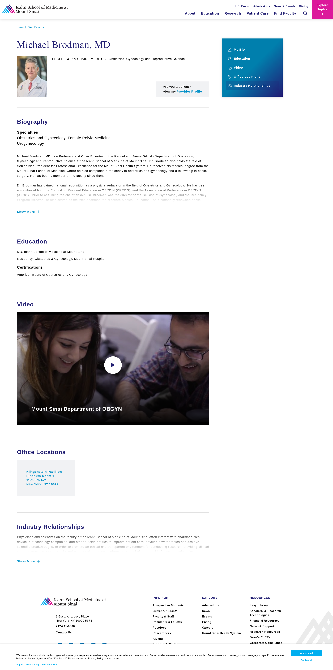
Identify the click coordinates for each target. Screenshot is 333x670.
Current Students (165, 611)
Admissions (261, 6)
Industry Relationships (252, 85)
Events (207, 616)
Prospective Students (168, 605)
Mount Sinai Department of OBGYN (76, 409)
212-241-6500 (65, 626)
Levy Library (259, 605)
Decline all (306, 660)
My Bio (239, 49)
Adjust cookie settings (28, 664)
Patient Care (258, 13)
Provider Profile (189, 91)
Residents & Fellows (167, 622)
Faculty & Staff (163, 616)
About (190, 13)
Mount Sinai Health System (221, 633)
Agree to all (306, 653)
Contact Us (64, 632)
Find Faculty (285, 13)
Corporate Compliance (266, 642)
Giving (303, 6)
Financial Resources (264, 620)
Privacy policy (49, 664)
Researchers (162, 633)
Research (232, 13)
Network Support (262, 626)
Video (238, 67)
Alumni (158, 638)
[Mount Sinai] (73, 604)
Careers (208, 627)
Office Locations (247, 76)
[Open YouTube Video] (113, 365)
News (206, 611)
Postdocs (159, 627)
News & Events (285, 6)
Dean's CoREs (260, 637)
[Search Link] (305, 13)
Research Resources (265, 631)
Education (210, 13)
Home (20, 27)
